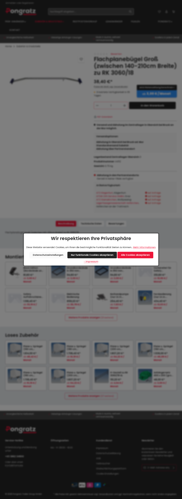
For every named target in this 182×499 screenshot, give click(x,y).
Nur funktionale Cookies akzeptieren (92, 255)
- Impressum (91, 261)
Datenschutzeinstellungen (48, 255)
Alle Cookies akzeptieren (135, 255)
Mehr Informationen (144, 247)
